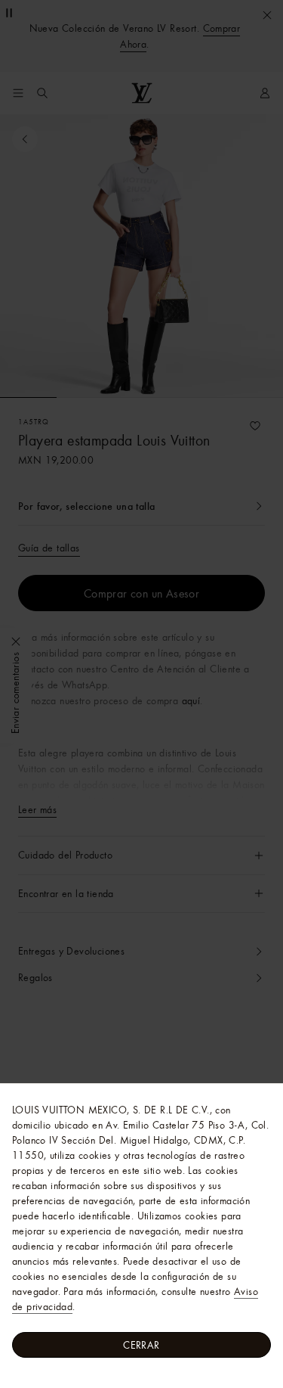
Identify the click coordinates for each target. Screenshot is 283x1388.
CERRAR (141, 1345)
